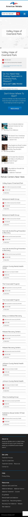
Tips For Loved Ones (8, 460)
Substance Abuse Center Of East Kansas (13, 414)
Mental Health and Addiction (10, 497)
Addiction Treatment (15, 172)
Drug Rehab (5, 494)
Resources (15, 109)
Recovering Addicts (9, 151)
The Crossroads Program (11, 284)
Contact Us (5, 466)
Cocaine (17, 491)
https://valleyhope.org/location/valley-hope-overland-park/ (12, 66)
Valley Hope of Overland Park (12, 183)
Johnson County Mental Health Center (12, 267)
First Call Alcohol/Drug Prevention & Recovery (14, 232)
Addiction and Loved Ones (9, 485)
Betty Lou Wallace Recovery (12, 316)
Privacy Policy (6, 476)
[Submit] (18, 13)
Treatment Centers (7, 463)
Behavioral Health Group (10, 199)
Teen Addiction (6, 506)
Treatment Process (7, 457)
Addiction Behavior (7, 488)
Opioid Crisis (13, 139)
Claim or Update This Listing (10, 89)
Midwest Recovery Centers (11, 332)
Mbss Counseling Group (10, 397)
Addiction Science (9, 163)
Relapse (20, 503)
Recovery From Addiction (11, 130)
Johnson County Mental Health (12, 381)
